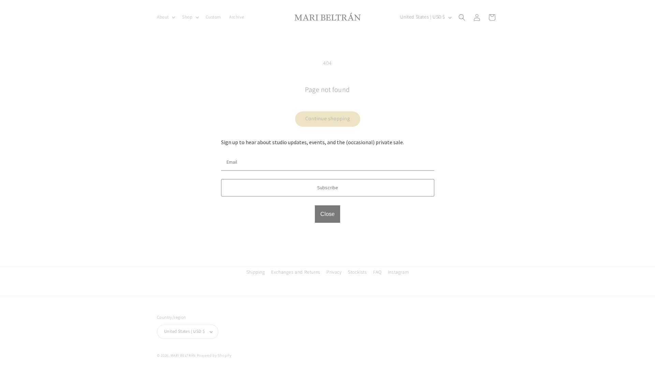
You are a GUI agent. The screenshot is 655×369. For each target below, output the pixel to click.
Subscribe (327, 187)
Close (327, 214)
